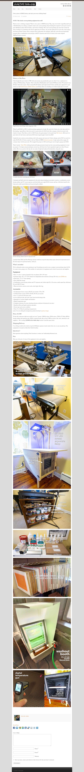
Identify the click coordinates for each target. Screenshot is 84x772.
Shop (18, 9)
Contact (39, 9)
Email (36, 752)
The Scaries (59, 133)
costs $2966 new (62, 276)
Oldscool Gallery (29, 9)
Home (14, 9)
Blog (22, 9)
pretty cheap (45, 311)
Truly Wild (23, 145)
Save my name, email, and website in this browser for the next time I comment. (34, 760)
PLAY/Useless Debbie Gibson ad (28, 86)
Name (36, 748)
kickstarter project (48, 140)
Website (37, 756)
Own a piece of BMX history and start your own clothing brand (29, 13)
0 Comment (69, 16)
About (35, 9)
